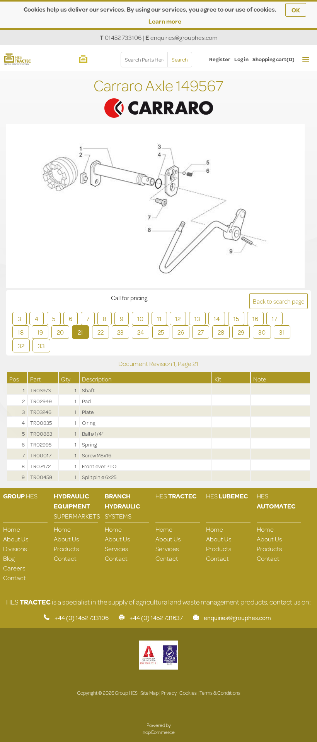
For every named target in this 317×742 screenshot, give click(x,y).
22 (100, 332)
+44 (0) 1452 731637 (156, 617)
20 (60, 332)
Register (219, 59)
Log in (241, 59)
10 (140, 318)
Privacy (169, 692)
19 (40, 332)
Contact (14, 577)
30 (262, 332)
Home (11, 529)
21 (80, 332)
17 (274, 318)
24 (140, 332)
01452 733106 (123, 37)
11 (159, 318)
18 (21, 332)
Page (185, 363)
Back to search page (278, 301)
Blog (9, 558)
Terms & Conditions (219, 692)
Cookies (188, 692)
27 (201, 332)
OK (295, 9)
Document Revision (145, 363)
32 (21, 345)
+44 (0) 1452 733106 (82, 617)
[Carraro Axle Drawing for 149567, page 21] (155, 207)
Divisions (15, 548)
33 (41, 345)
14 (217, 318)
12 (178, 318)
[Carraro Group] (158, 98)
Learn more (164, 21)
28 (221, 332)
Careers (14, 568)
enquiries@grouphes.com (184, 37)
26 (180, 332)
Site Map (149, 692)
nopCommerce (159, 731)
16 (255, 318)
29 (241, 332)
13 (197, 318)
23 (120, 332)
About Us (16, 539)
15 (236, 318)
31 (282, 332)
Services (116, 548)
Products (66, 548)
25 (161, 332)
